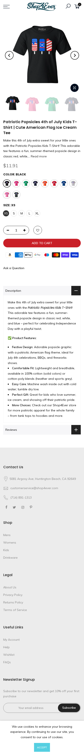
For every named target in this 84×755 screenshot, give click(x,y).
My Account (11, 640)
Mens (7, 535)
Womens (9, 542)
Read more (38, 156)
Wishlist (8, 655)
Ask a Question (13, 268)
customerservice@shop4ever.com (34, 488)
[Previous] (9, 55)
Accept (42, 747)
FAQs (7, 662)
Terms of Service (15, 610)
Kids (6, 550)
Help (6, 647)
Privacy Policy (12, 595)
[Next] (74, 55)
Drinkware (10, 558)
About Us (9, 587)
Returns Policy (13, 602)
